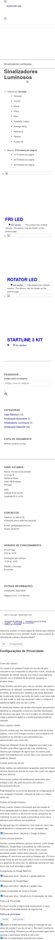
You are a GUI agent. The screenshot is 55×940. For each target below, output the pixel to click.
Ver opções (16, 224)
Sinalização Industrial (14, 426)
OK (3, 643)
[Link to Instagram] (35, 618)
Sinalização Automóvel (15, 418)
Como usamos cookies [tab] (10, 725)
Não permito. (18, 919)
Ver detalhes (21, 345)
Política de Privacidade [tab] (10, 900)
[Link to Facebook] (30, 618)
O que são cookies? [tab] (9, 663)
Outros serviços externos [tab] (11, 838)
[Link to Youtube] (44, 618)
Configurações (16, 643)
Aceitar (5, 919)
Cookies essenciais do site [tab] (12, 762)
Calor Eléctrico (11, 414)
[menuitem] (13, 621)
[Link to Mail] (48, 618)
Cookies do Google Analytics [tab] (13, 802)
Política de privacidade (10, 914)
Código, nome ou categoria (15, 378)
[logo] (23, 6)
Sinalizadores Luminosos (16, 422)
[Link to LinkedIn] (39, 618)
